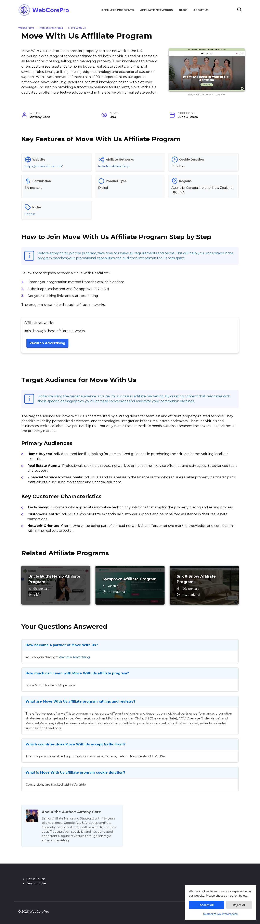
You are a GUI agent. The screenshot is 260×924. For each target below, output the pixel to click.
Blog (183, 10)
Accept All (207, 905)
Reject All (239, 905)
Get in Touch (35, 879)
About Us (201, 10)
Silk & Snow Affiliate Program (196, 579)
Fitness (30, 214)
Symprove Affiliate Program (130, 579)
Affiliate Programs (117, 10)
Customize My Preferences (220, 913)
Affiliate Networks (156, 10)
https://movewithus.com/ (44, 166)
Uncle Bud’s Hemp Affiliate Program (54, 579)
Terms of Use (36, 883)
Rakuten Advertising (113, 166)
